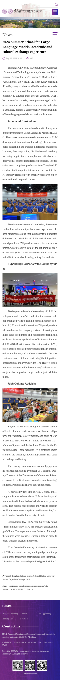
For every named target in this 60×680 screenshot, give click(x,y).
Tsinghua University (10, 613)
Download (24, 619)
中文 (26, 5)
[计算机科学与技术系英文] (22, 11)
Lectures (23, 613)
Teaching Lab (7, 619)
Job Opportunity (44, 613)
